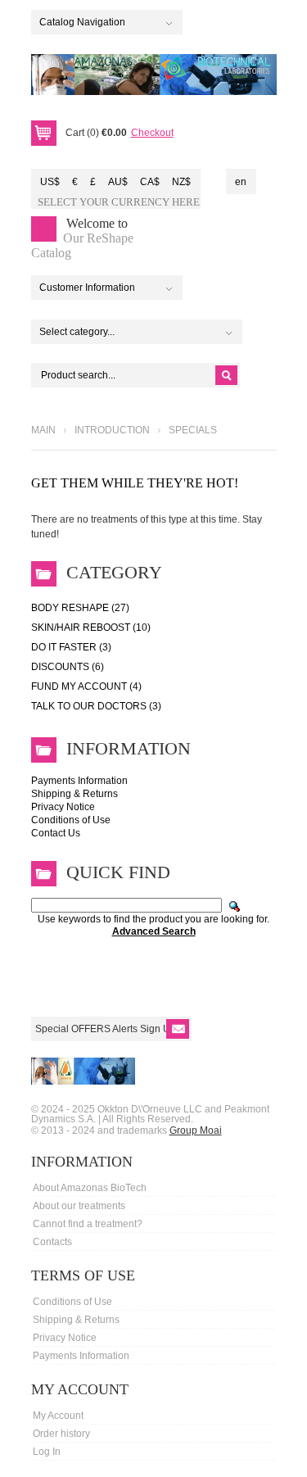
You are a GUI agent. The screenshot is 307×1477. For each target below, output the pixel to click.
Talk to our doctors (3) (96, 706)
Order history (61, 1433)
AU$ (118, 182)
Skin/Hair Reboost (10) (91, 627)
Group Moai (195, 1130)
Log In (47, 1451)
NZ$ (181, 182)
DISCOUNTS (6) (67, 667)
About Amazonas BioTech (90, 1188)
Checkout (152, 132)
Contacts (52, 1242)
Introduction (112, 430)
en (240, 182)
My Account (58, 1415)
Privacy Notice (63, 807)
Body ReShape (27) (80, 608)
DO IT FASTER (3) (71, 647)
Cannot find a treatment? (87, 1224)
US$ (50, 182)
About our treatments (79, 1206)
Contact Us (55, 833)
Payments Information (79, 780)
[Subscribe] (177, 1029)
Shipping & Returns (74, 794)
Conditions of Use (71, 820)
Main (43, 430)
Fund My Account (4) (86, 686)
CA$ (150, 182)
